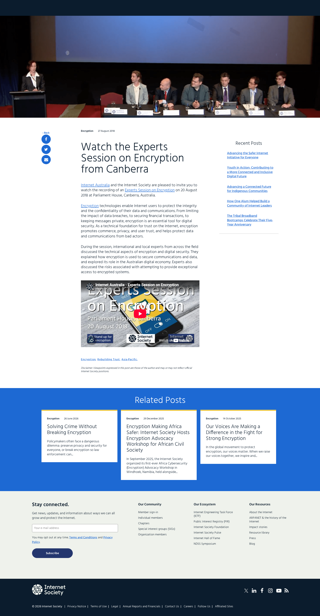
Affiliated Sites (224, 606)
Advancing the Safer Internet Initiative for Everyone (247, 155)
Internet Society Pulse (207, 532)
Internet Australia (95, 185)
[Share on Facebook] (46, 139)
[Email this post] (46, 159)
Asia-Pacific (129, 359)
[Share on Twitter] (46, 149)
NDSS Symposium (205, 544)
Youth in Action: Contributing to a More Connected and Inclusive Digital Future (250, 172)
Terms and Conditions (83, 537)
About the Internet (260, 512)
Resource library (259, 532)
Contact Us (172, 606)
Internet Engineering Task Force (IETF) (213, 514)
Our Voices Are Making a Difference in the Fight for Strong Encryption (234, 433)
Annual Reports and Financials (141, 606)
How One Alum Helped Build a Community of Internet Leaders (249, 203)
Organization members (152, 534)
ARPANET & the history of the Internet (267, 520)
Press (252, 538)
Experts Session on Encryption (150, 190)
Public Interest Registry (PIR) (212, 521)
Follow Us (204, 606)
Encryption (90, 206)
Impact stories (258, 527)
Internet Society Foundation (211, 527)
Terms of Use (99, 606)
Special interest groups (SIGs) (156, 529)
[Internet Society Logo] (48, 589)
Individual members (150, 518)
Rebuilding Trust (108, 359)
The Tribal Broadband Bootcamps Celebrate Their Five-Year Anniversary (250, 220)
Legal (114, 606)
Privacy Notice (76, 606)
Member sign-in (148, 512)
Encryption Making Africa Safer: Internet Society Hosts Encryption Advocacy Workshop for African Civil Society (157, 439)
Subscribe (52, 553)
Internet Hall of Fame (207, 538)
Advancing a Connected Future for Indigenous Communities (249, 189)
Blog (252, 544)
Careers (188, 606)
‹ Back (46, 133)
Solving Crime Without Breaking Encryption (72, 430)
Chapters (143, 523)
